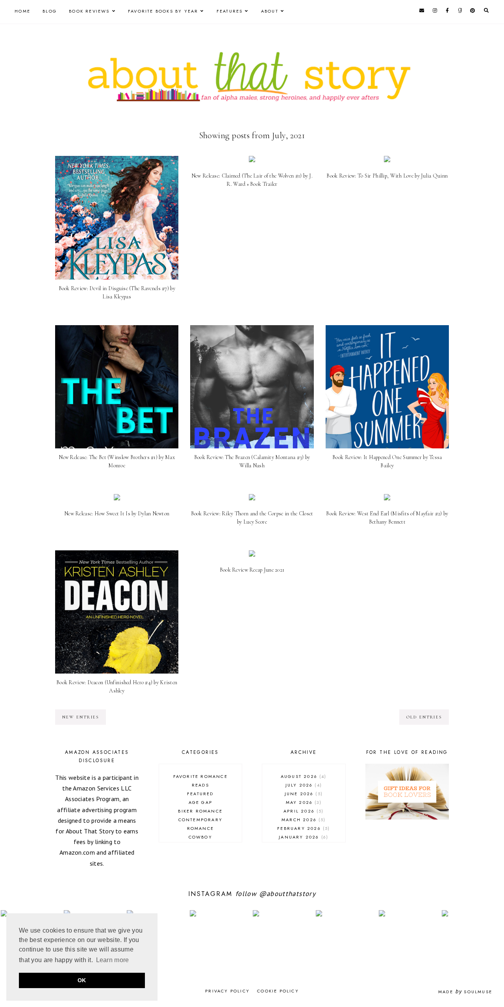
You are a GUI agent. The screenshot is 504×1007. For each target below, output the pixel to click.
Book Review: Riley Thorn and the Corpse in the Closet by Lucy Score (252, 517)
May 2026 (303, 802)
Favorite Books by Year (163, 11)
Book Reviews (89, 11)
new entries (80, 717)
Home (22, 11)
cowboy (200, 837)
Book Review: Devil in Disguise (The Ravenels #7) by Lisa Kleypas (117, 292)
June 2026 (303, 793)
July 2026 (302, 785)
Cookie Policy (278, 991)
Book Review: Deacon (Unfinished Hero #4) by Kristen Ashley (116, 686)
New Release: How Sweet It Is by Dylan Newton (116, 513)
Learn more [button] (112, 960)
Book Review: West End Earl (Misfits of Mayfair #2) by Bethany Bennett (387, 517)
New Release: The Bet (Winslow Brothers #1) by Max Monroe (117, 461)
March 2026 (303, 819)
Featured (200, 793)
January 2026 (302, 837)
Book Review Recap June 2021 (252, 569)
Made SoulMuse (465, 991)
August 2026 (303, 776)
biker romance (200, 811)
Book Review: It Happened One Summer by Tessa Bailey (387, 461)
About (269, 11)
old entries (424, 717)
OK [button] (82, 980)
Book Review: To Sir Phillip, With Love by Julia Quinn (387, 175)
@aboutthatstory (287, 893)
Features (230, 11)
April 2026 (303, 811)
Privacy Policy (227, 991)
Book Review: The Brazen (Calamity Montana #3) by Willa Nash (252, 461)
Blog (50, 11)
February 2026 (302, 828)
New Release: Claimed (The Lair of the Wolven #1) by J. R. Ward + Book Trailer (252, 179)
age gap (200, 802)
